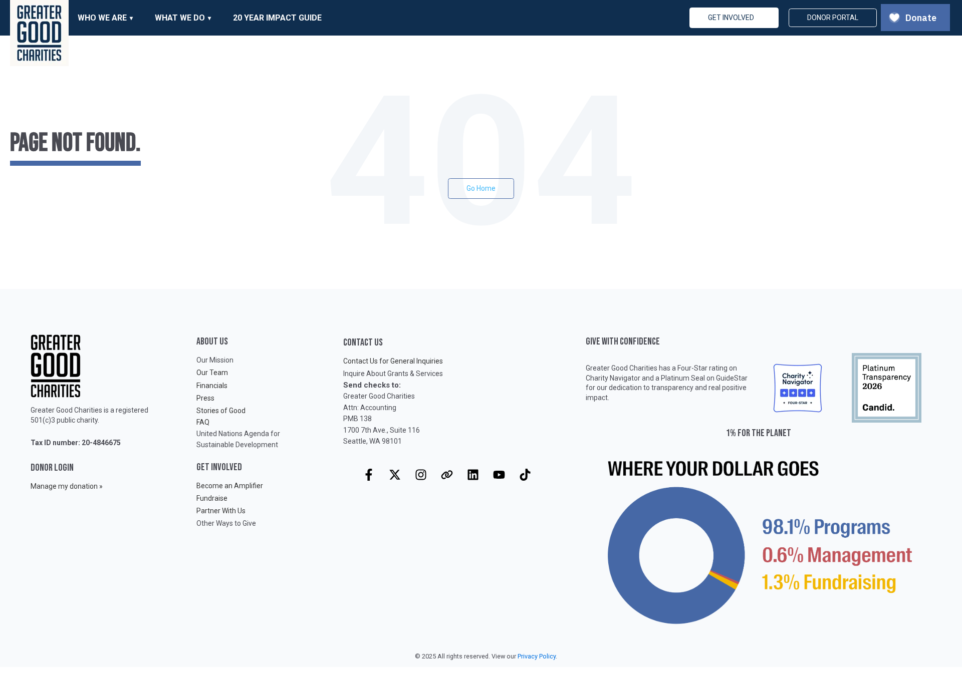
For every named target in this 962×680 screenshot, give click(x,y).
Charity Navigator (613, 378)
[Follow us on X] (395, 475)
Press (205, 398)
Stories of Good (221, 411)
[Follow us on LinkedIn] (473, 475)
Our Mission (214, 360)
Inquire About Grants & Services (393, 374)
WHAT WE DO (180, 18)
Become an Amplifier (229, 486)
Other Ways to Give (226, 523)
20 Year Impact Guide (277, 18)
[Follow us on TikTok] (525, 475)
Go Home (481, 188)
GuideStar (732, 378)
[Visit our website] (447, 475)
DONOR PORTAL (832, 18)
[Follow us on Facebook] (369, 475)
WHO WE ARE (102, 18)
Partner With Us (221, 511)
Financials (211, 386)
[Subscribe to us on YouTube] (499, 475)
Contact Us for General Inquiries (393, 361)
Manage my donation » (67, 486)
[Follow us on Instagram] (421, 475)
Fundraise (211, 498)
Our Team (212, 373)
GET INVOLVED (731, 18)
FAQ (202, 422)
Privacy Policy (537, 656)
